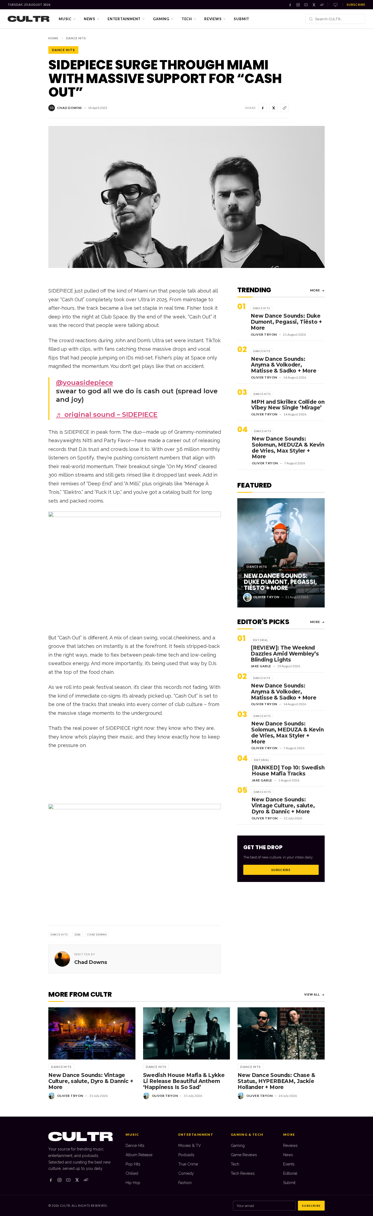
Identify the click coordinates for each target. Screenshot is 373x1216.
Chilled (132, 1173)
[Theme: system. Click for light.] (335, 4)
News (89, 19)
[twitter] (77, 1179)
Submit (241, 19)
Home (53, 38)
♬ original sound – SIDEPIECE (107, 414)
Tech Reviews (243, 1173)
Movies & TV (189, 1145)
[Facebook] (290, 5)
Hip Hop (133, 1182)
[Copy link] (284, 108)
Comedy (186, 1173)
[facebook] (50, 1179)
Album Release (139, 1155)
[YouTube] (306, 5)
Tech (187, 19)
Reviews (212, 19)
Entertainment (124, 19)
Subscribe (356, 4)
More (317, 290)
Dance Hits (76, 38)
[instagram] (59, 1179)
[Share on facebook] (263, 108)
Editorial (290, 1173)
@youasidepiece (84, 382)
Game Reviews (244, 1155)
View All (314, 994)
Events (289, 1164)
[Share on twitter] (274, 108)
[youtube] (68, 1179)
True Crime (188, 1164)
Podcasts (186, 1155)
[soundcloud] (85, 1179)
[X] (314, 5)
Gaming (161, 19)
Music (65, 19)
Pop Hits (133, 1164)
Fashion (185, 1182)
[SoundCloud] (322, 5)
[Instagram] (298, 5)
